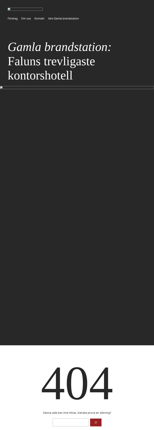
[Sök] (96, 422)
